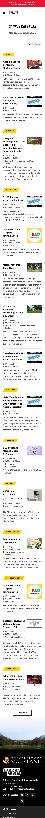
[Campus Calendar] (13, 12)
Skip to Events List (31, 40)
